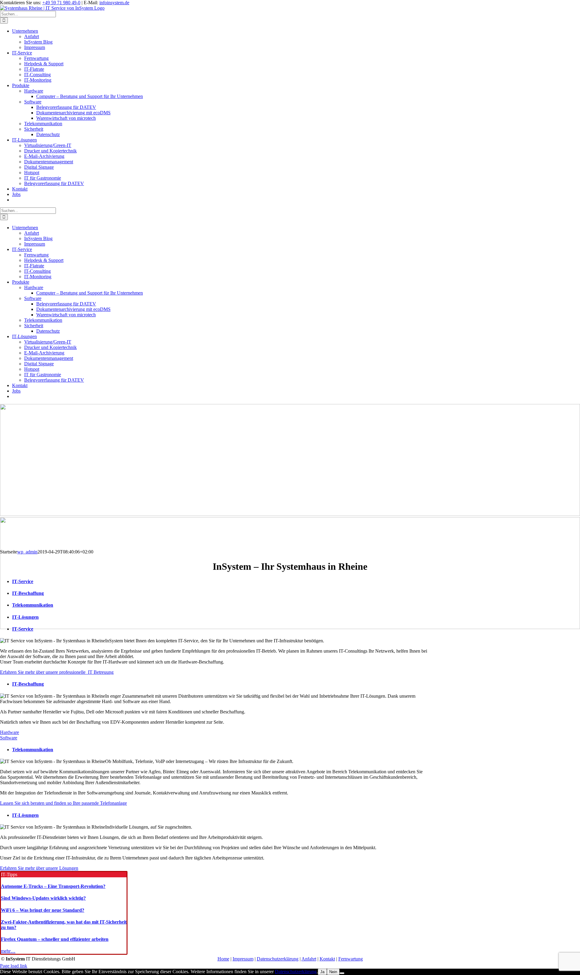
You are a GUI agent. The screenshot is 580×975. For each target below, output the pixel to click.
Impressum (243, 958)
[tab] (220, 684)
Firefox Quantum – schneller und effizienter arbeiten (54, 939)
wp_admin (27, 551)
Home (223, 958)
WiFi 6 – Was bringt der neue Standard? (42, 910)
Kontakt (327, 958)
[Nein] (342, 973)
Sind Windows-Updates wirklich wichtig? (43, 898)
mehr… (8, 951)
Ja (322, 972)
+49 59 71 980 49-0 (61, 2)
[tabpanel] (214, 656)
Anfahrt (308, 958)
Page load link (13, 965)
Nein (333, 972)
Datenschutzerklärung (277, 958)
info (114, 2)
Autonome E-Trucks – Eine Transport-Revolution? (53, 886)
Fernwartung (350, 958)
